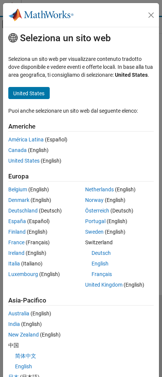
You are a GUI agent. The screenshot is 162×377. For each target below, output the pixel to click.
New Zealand (23, 335)
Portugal (95, 221)
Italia (14, 264)
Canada (17, 150)
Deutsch (101, 253)
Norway (94, 200)
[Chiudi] (151, 15)
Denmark (18, 200)
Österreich (97, 211)
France (16, 242)
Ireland (16, 253)
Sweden (94, 232)
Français (102, 274)
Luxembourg (23, 274)
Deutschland (23, 211)
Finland (17, 232)
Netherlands (99, 189)
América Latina (26, 140)
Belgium (17, 189)
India (14, 324)
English (100, 264)
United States (24, 161)
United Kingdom (103, 285)
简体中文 (25, 356)
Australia (18, 313)
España (17, 221)
